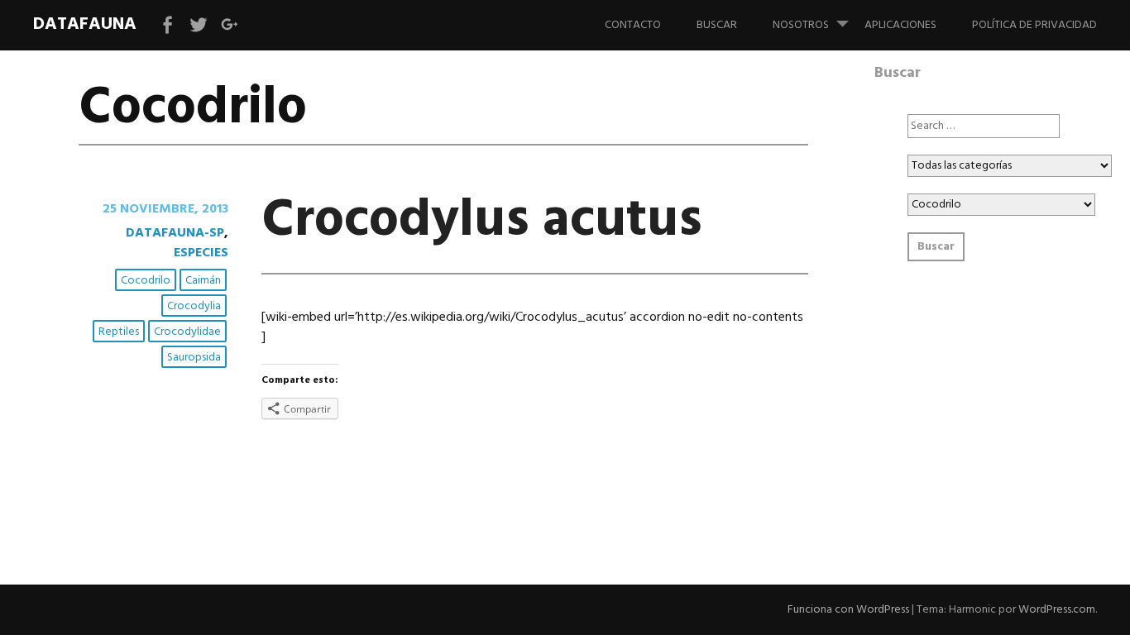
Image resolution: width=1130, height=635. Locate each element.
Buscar (717, 25)
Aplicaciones (900, 25)
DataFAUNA (84, 24)
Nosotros (801, 25)
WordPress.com (1056, 609)
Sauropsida (194, 357)
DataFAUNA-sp (175, 233)
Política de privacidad (1034, 25)
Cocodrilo (145, 280)
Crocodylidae (187, 331)
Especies (201, 253)
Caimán (203, 280)
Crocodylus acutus (481, 221)
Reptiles (118, 331)
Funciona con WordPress (848, 609)
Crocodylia (194, 306)
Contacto (633, 25)
